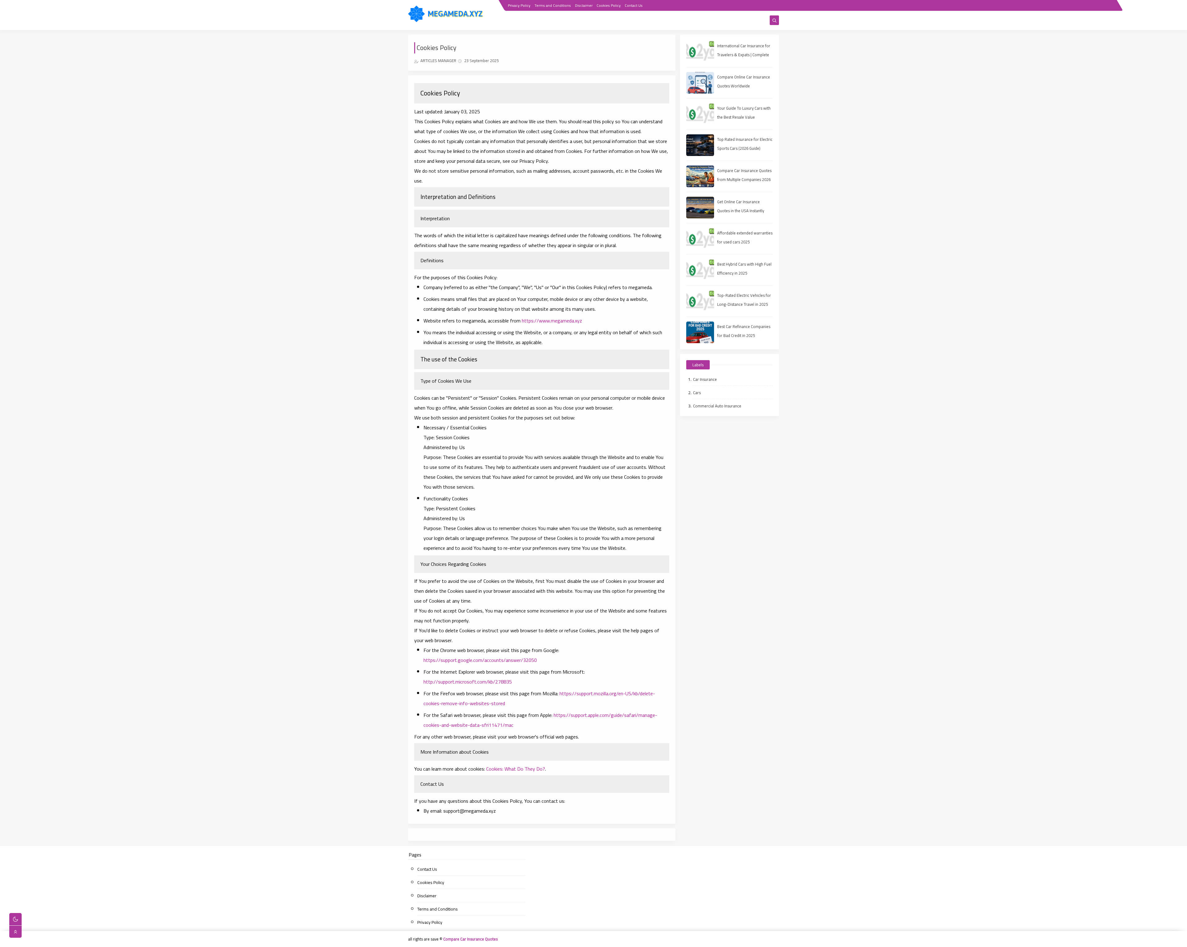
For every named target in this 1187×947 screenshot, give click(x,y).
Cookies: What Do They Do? (515, 768)
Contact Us (634, 5)
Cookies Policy (609, 5)
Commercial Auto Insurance (717, 406)
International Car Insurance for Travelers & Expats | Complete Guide (743, 54)
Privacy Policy (519, 5)
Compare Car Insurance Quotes (470, 939)
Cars (697, 392)
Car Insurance (705, 379)
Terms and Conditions (552, 5)
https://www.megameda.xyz (552, 320)
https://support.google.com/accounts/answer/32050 (480, 660)
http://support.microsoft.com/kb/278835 (467, 681)
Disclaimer (584, 5)
